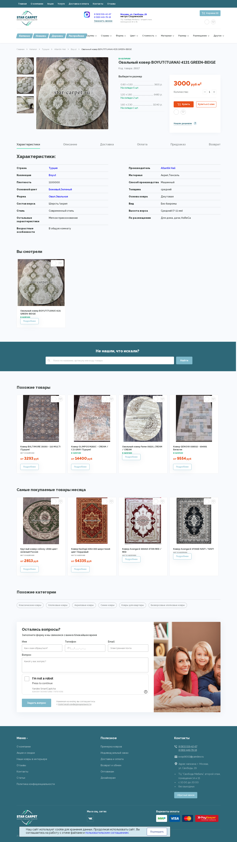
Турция (45, 49)
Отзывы (111, 4)
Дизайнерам (108, 777)
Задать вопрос (36, 702)
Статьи (21, 777)
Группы (90, 36)
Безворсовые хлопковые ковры (168, 605)
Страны (105, 36)
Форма (119, 36)
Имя (24, 641)
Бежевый (54, 189)
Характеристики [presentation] (28, 144)
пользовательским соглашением (106, 832)
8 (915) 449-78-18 (102, 17)
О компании (37, 4)
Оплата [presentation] (142, 144)
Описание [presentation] (70, 144)
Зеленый (66, 189)
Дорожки (57, 36)
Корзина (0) (212, 13)
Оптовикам (107, 771)
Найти (184, 360)
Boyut (74, 49)
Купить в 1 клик (206, 104)
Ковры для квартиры (132, 605)
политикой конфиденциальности (74, 704)
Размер (182, 36)
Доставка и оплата (79, 4)
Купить (186, 104)
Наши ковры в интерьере (32, 759)
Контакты (98, 4)
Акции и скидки (26, 752)
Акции (50, 4)
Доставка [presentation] (107, 144)
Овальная (62, 196)
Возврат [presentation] (215, 144)
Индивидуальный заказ (114, 752)
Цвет (133, 36)
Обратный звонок (185, 795)
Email (111, 641)
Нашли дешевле (183, 123)
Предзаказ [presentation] (178, 144)
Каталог (24, 36)
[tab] (28, 144)
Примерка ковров (111, 746)
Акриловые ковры (84, 605)
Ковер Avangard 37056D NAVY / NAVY (193, 549)
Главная (22, 4)
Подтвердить (157, 831)
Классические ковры (30, 605)
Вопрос (26, 654)
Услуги (61, 4)
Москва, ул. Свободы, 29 (133, 14)
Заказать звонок (103, 21)
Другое (218, 36)
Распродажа (76, 36)
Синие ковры (108, 605)
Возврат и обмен (111, 765)
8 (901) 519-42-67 (102, 14)
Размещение (200, 36)
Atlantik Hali (60, 49)
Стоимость (148, 36)
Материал (166, 36)
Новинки (41, 36)
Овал (52, 196)
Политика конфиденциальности (36, 784)
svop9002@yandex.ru (191, 756)
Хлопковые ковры (57, 605)
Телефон (70, 641)
